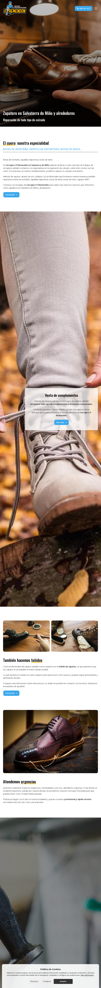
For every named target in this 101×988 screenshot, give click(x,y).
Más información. (87, 975)
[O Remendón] (14, 8)
